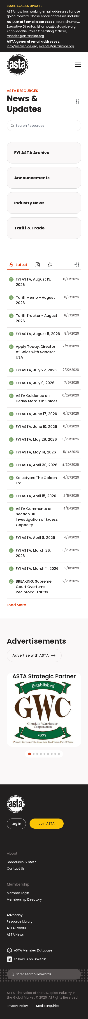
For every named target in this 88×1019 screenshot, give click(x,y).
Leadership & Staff (21, 862)
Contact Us (16, 868)
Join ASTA (47, 823)
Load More (16, 604)
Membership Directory (24, 899)
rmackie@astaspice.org (25, 36)
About (12, 853)
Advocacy (15, 915)
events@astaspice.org (56, 46)
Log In (16, 823)
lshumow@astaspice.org (56, 26)
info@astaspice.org (22, 46)
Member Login (18, 893)
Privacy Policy (17, 1006)
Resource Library (19, 921)
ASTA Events (16, 928)
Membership (18, 884)
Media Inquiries (47, 1006)
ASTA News (15, 934)
